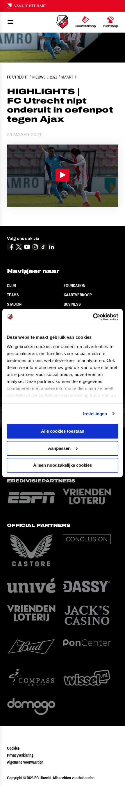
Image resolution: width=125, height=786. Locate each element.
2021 (53, 77)
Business (72, 304)
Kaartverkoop (78, 294)
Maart (67, 77)
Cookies (13, 748)
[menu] (10, 22)
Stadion (14, 304)
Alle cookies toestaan (62, 431)
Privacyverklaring (20, 755)
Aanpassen (59, 448)
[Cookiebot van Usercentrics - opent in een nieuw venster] (92, 317)
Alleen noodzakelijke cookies (62, 465)
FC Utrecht (17, 77)
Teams (13, 294)
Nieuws (39, 77)
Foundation (74, 285)
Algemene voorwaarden (25, 762)
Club (11, 285)
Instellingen (95, 413)
